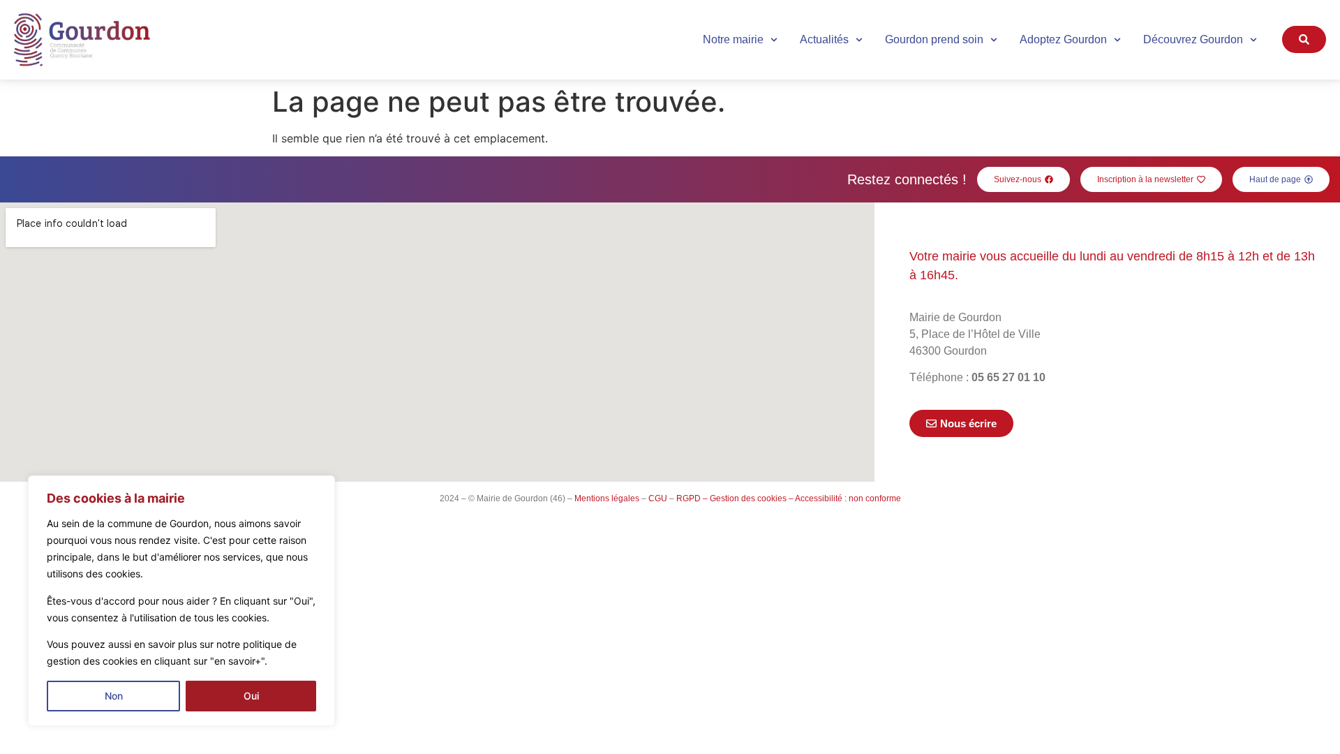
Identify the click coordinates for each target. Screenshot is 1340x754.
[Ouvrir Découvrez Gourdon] (1253, 39)
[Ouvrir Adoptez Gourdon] (1117, 39)
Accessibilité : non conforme (848, 498)
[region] (181, 600)
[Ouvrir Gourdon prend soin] (993, 39)
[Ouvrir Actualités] (859, 39)
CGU (657, 498)
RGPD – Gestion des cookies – (735, 498)
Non (114, 696)
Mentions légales (606, 498)
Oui (251, 696)
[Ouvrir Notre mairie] (773, 39)
